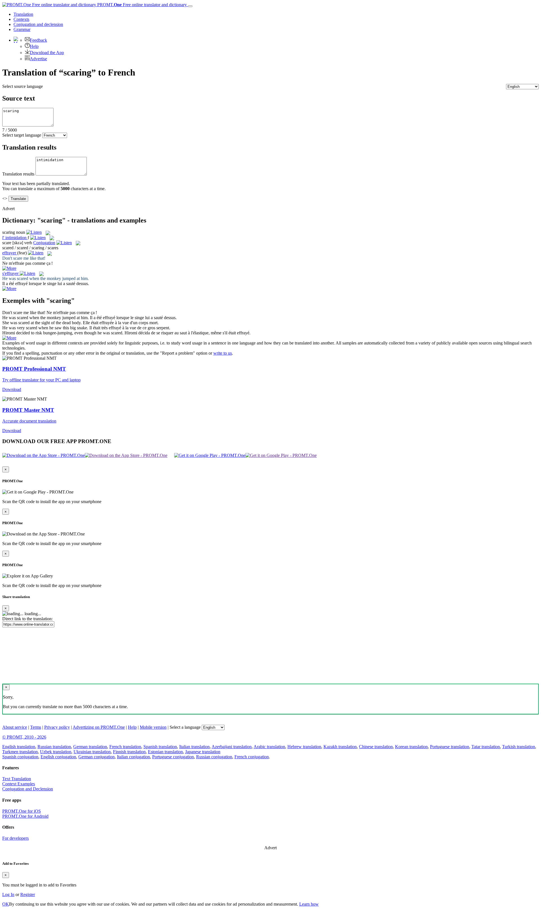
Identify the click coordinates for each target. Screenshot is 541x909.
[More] (9, 337)
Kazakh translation (340, 746)
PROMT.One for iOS (21, 811)
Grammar (22, 29)
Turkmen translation (20, 751)
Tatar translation (485, 746)
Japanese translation (202, 751)
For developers (15, 838)
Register (27, 894)
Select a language (185, 727)
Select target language (21, 135)
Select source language (22, 86)
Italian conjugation (133, 756)
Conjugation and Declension (27, 788)
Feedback (38, 40)
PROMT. (141, 4)
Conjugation (38, 24)
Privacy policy (57, 727)
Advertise (38, 58)
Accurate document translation (29, 421)
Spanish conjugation (20, 756)
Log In (8, 894)
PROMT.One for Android (25, 816)
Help (34, 46)
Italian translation (194, 746)
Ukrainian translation (92, 751)
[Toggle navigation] (190, 6)
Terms (35, 727)
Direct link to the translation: (27, 618)
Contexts (21, 19)
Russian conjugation (214, 756)
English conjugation (58, 756)
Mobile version (153, 727)
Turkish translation (518, 746)
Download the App (47, 52)
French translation (125, 746)
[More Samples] (9, 268)
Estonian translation (165, 751)
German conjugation (96, 756)
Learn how (309, 904)
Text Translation (16, 778)
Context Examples (18, 783)
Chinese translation (376, 746)
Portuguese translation (449, 746)
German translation (90, 746)
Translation (23, 14)
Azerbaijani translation (232, 746)
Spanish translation (160, 746)
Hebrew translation (304, 746)
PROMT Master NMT (28, 410)
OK (5, 904)
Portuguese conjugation (173, 756)
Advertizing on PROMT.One (99, 727)
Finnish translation (129, 751)
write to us (222, 353)
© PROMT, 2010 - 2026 (24, 737)
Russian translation (54, 746)
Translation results (18, 174)
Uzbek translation (55, 751)
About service (14, 727)
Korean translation (411, 746)
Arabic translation (269, 746)
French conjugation (251, 756)
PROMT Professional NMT (34, 369)
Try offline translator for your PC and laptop (41, 379)
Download (11, 389)
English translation (18, 746)
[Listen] (34, 232)
